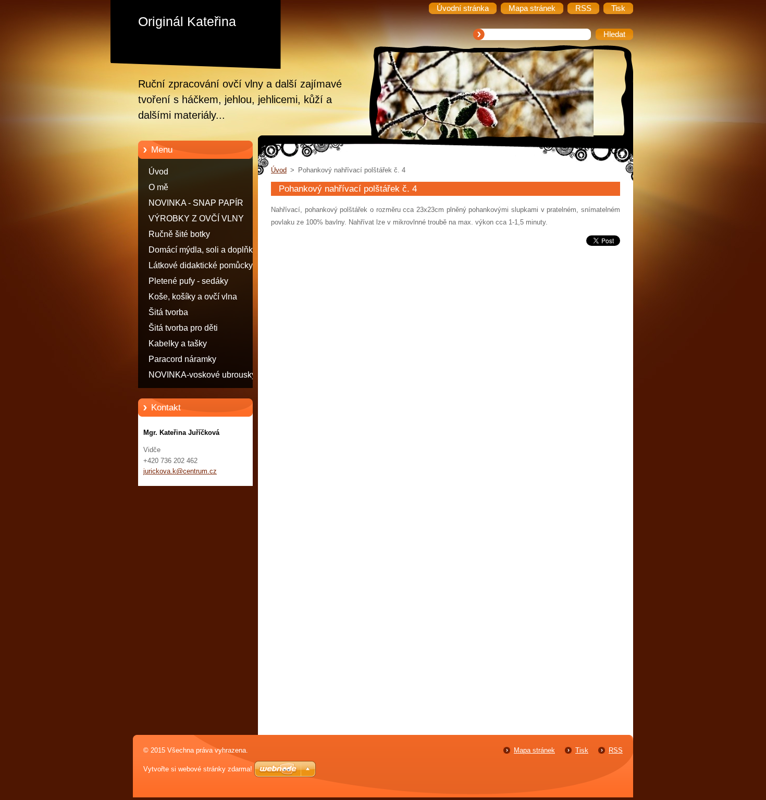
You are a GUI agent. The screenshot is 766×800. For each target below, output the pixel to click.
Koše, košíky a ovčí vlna (193, 296)
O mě (158, 187)
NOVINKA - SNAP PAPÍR (196, 202)
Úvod (158, 171)
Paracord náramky (182, 359)
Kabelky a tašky (178, 343)
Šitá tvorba (168, 312)
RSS (616, 750)
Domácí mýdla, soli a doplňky (203, 249)
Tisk (581, 750)
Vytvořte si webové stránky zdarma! (197, 769)
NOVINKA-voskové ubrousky (202, 374)
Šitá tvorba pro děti (183, 327)
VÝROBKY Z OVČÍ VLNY (196, 218)
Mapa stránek (534, 750)
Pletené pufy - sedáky (188, 281)
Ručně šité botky (179, 234)
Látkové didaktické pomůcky (201, 265)
